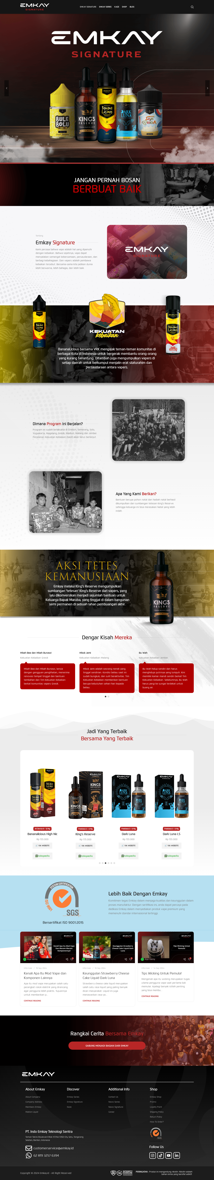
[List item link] (57, 1155)
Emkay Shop (155, 1097)
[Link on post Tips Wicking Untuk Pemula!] (166, 947)
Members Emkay (33, 1107)
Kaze (69, 1107)
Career (111, 1112)
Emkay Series (73, 1097)
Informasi (28, 968)
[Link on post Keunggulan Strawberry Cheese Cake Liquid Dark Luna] (107, 947)
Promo (153, 1102)
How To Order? (157, 1122)
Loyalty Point (156, 1107)
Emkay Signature (75, 1102)
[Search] (192, 7)
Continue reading (32, 1001)
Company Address (33, 1102)
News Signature (115, 1107)
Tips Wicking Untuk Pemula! (162, 973)
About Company (32, 1097)
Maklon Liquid (31, 1112)
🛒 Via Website (42, 845)
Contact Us (113, 1097)
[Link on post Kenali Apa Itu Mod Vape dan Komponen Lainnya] (48, 947)
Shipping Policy (156, 1112)
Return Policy (156, 1117)
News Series (114, 1102)
